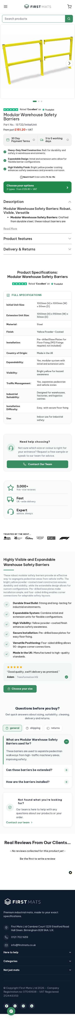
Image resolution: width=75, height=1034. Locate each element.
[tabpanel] (37, 62)
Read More (10, 228)
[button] (69, 6)
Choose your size (22, 688)
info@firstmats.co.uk (23, 945)
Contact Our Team (40, 464)
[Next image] (69, 63)
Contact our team (17, 822)
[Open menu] (5, 6)
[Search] (69, 18)
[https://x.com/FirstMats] (15, 1006)
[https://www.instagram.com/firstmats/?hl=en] (23, 1006)
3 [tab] (41, 101)
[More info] (34, 140)
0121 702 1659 (19, 937)
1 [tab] (35, 101)
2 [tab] (38, 101)
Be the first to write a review (37, 858)
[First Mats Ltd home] (37, 6)
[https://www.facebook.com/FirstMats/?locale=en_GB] (6, 1006)
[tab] (12, 728)
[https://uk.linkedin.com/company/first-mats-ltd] (32, 1006)
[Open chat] (11, 1011)
